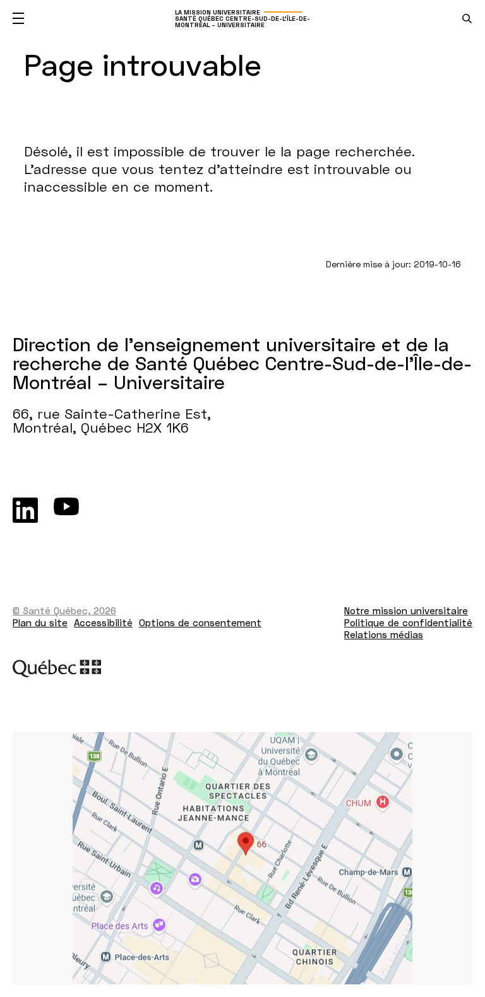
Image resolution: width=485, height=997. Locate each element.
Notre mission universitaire (406, 610)
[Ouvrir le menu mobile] (18, 18)
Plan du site (40, 622)
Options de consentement (200, 622)
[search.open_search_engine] (467, 18)
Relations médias (383, 634)
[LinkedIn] (25, 510)
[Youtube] (66, 510)
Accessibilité (103, 622)
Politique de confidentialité (408, 622)
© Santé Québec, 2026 (64, 610)
